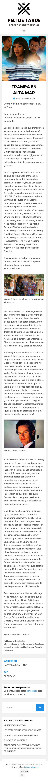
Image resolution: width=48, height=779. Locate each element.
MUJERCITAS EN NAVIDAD (15, 725)
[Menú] (24, 30)
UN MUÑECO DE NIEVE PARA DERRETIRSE (21, 735)
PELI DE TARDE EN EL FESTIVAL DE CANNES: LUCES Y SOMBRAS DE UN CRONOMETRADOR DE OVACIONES (23, 748)
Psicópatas (20, 641)
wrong (10, 650)
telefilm (23, 647)
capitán (22, 644)
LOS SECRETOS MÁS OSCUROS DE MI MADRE (22, 730)
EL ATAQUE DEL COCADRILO (15, 740)
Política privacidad (31, 767)
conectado (32, 691)
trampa (30, 647)
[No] (22, 775)
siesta (16, 647)
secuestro (8, 647)
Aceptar (24, 771)
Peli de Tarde (24, 20)
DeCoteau (39, 644)
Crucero (30, 644)
